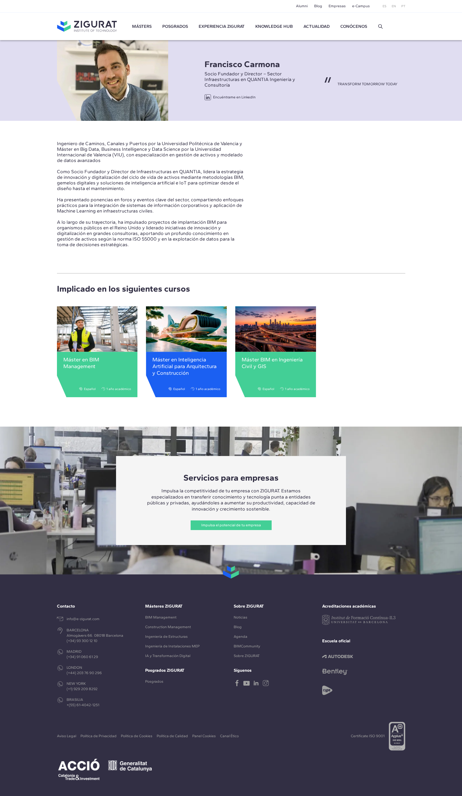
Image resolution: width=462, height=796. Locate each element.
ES (384, 6)
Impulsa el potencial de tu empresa (231, 525)
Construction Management (168, 627)
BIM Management (160, 617)
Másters (142, 26)
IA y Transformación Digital (167, 656)
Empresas (337, 6)
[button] (380, 26)
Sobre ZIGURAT (247, 656)
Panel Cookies (204, 736)
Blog (318, 6)
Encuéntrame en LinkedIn (234, 97)
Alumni (302, 6)
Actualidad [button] (316, 26)
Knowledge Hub (274, 26)
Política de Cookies (136, 736)
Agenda (240, 636)
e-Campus (361, 6)
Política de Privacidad (98, 736)
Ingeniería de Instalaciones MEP (172, 646)
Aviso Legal (66, 736)
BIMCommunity (247, 646)
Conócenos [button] (353, 26)
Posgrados (175, 26)
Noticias (240, 617)
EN (394, 6)
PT (403, 6)
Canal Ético (229, 736)
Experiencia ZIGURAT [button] (222, 26)
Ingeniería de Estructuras (166, 636)
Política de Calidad (172, 736)
